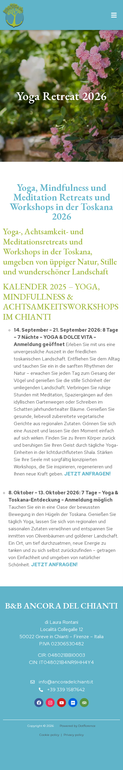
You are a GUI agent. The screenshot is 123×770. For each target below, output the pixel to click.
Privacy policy (74, 735)
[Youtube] (61, 702)
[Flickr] (72, 702)
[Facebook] (38, 702)
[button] (114, 15)
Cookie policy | (51, 735)
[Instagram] (50, 702)
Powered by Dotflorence (78, 726)
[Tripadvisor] (84, 702)
